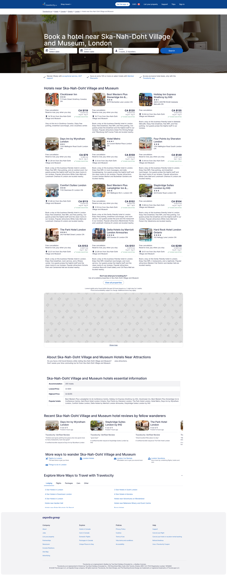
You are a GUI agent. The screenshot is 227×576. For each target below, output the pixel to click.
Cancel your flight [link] (158, 533)
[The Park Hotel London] (66, 249)
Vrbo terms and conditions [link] (124, 540)
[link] (62, 460)
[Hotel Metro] (113, 158)
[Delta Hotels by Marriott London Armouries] (113, 249)
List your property (151, 4)
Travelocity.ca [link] (47, 11)
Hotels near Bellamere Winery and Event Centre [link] (132, 503)
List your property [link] (48, 537)
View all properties (113, 282)
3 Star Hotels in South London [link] (125, 490)
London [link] (77, 11)
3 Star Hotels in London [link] (54, 490)
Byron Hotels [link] (119, 508)
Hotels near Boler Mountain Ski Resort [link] (59, 508)
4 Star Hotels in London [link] (54, 499)
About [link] (44, 529)
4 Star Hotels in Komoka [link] (123, 494)
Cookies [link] (118, 533)
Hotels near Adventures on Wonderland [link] (129, 499)
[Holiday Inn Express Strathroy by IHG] (160, 113)
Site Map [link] (45, 552)
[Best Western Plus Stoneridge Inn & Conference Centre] (113, 113)
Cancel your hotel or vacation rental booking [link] (167, 537)
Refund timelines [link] (158, 540)
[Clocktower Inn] (66, 113)
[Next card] (180, 433)
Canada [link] (63, 11)
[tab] (49, 483)
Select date (54, 51)
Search (172, 50)
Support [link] (155, 529)
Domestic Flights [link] (84, 537)
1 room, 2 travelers (127, 51)
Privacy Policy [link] (120, 529)
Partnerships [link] (47, 540)
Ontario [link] (70, 11)
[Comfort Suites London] (66, 203)
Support (165, 4)
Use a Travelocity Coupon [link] (161, 544)
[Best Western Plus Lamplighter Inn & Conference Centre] (113, 203)
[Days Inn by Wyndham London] (66, 158)
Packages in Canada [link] (86, 540)
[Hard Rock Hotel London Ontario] (160, 249)
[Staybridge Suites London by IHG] (160, 203)
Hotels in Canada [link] (85, 529)
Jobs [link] (44, 533)
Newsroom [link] (46, 544)
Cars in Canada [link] (84, 533)
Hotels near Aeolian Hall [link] (54, 503)
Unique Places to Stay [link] (86, 544)
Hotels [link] (56, 11)
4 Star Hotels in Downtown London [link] (58, 494)
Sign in (181, 4)
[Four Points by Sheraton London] (160, 158)
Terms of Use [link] (120, 537)
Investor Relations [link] (48, 548)
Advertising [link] (46, 555)
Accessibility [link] (120, 544)
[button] (113, 475)
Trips (173, 4)
